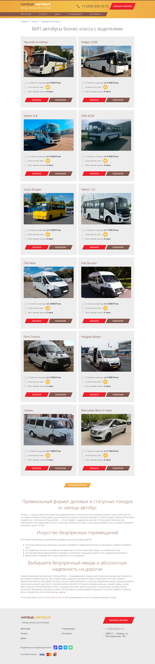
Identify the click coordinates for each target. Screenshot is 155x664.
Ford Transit (32, 337)
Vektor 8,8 (30, 116)
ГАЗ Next (30, 263)
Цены (57, 14)
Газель (28, 410)
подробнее (60, 100)
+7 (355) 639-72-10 (95, 6)
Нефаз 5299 (89, 42)
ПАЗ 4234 (87, 116)
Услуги (43, 14)
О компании (75, 14)
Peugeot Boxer (91, 337)
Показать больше (77, 485)
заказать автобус (118, 620)
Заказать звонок (122, 6)
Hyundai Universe (36, 42)
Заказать (36, 100)
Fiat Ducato (89, 263)
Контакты (95, 14)
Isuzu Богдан (32, 189)
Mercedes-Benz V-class (96, 410)
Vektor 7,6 (88, 189)
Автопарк (26, 14)
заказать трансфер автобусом (50, 597)
